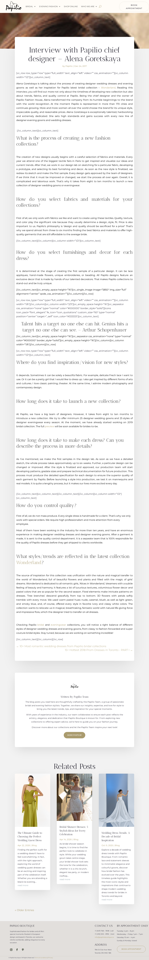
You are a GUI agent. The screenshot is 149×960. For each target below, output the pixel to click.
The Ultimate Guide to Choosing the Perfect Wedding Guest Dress (30, 836)
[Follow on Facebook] (17, 949)
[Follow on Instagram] (11, 949)
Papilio (68, 66)
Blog (34, 845)
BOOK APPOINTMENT (134, 6)
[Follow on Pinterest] (23, 949)
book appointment (131, 949)
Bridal (29, 6)
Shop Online (71, 6)
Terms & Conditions (41, 957)
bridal (41, 624)
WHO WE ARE (87, 6)
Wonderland (108, 87)
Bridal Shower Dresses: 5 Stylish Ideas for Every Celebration (74, 830)
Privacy (50, 957)
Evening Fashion (48, 6)
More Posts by (74, 735)
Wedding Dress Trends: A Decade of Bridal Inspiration (116, 836)
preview (50, 426)
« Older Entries (24, 910)
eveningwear (59, 624)
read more (23, 885)
